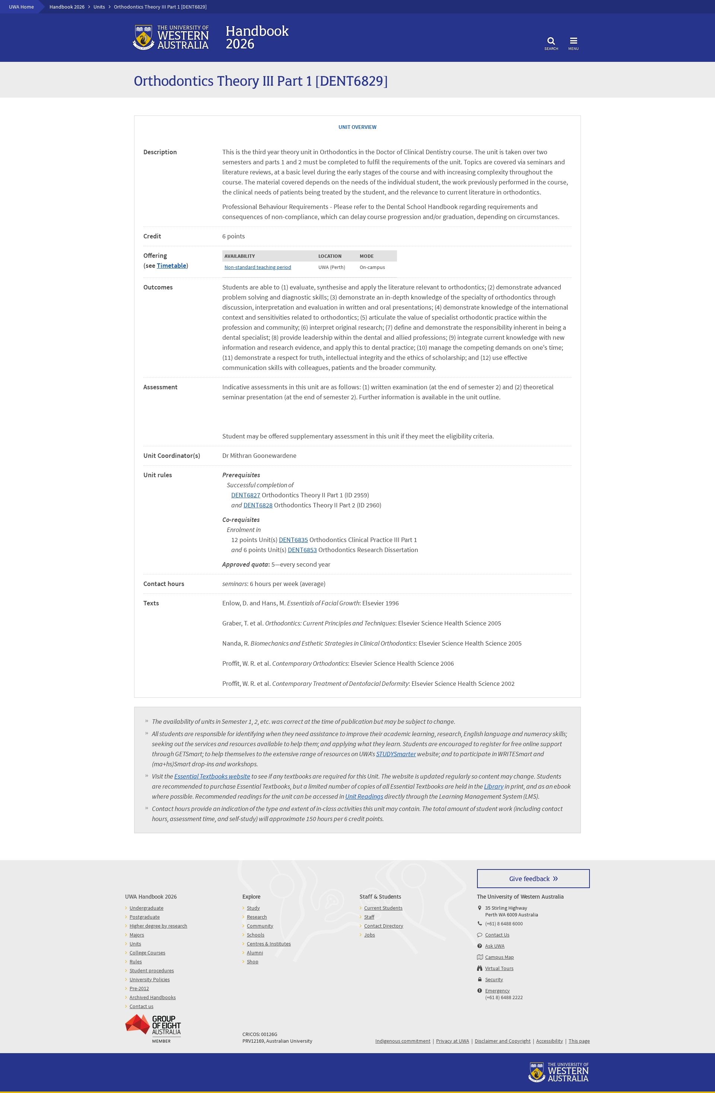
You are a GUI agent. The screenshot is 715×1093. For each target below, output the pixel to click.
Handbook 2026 (67, 6)
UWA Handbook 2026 (151, 896)
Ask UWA (495, 945)
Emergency (497, 990)
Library (493, 786)
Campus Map (499, 957)
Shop (252, 961)
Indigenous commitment (402, 1040)
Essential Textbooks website (212, 776)
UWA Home (21, 6)
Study (253, 908)
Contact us (141, 1006)
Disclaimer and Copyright (503, 1040)
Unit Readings (364, 796)
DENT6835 (293, 539)
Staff (369, 916)
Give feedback (529, 878)
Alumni (255, 952)
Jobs (369, 934)
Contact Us (497, 934)
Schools (255, 934)
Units (99, 6)
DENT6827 (245, 495)
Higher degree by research (158, 925)
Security (494, 979)
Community (260, 925)
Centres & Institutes (269, 943)
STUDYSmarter (396, 754)
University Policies (150, 979)
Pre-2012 (139, 988)
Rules (136, 961)
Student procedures (152, 970)
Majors (137, 934)
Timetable (171, 265)
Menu (573, 48)
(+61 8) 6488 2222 (504, 997)
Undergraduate (146, 908)
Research (257, 916)
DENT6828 (258, 505)
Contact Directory (383, 925)
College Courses (147, 952)
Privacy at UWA (452, 1040)
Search (551, 48)
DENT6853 (302, 549)
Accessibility (549, 1040)
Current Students (383, 908)
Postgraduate (145, 916)
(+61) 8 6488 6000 (504, 923)
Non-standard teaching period (258, 267)
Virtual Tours (499, 968)
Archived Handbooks (153, 997)
